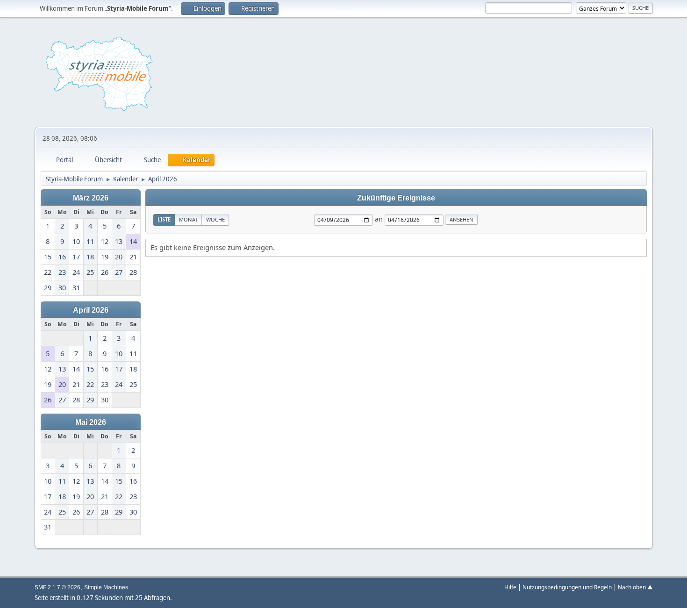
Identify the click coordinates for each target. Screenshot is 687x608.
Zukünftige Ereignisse (396, 197)
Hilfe (510, 587)
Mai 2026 (90, 422)
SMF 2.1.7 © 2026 (57, 587)
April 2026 (90, 310)
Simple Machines (106, 587)
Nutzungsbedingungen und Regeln (567, 587)
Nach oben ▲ (635, 587)
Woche (215, 219)
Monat (188, 219)
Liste (164, 219)
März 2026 (90, 197)
